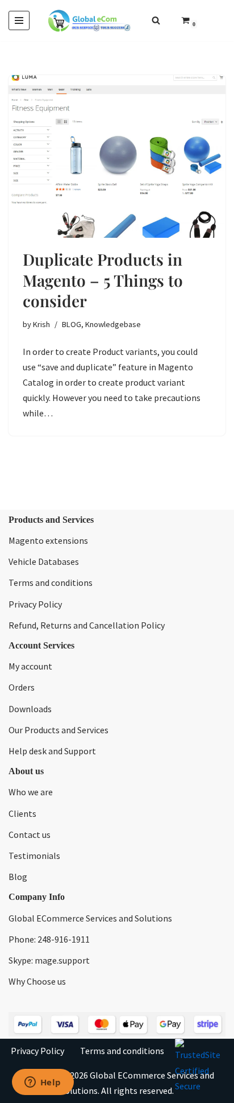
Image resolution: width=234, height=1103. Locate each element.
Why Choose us (37, 981)
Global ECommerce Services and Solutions (90, 918)
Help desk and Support (52, 751)
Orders (22, 687)
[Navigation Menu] (19, 20)
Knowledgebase (113, 324)
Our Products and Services (58, 730)
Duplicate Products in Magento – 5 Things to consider (103, 280)
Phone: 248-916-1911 (49, 939)
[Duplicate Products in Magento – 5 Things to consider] (117, 156)
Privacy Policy (35, 604)
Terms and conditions (51, 582)
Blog (18, 876)
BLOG (71, 324)
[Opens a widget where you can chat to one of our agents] (42, 1083)
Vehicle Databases (44, 561)
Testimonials (34, 855)
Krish (41, 324)
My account (30, 666)
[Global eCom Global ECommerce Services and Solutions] (89, 20)
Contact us (30, 834)
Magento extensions (48, 540)
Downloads (30, 708)
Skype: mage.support (49, 960)
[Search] (156, 20)
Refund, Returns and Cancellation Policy (87, 625)
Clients (22, 813)
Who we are (31, 792)
